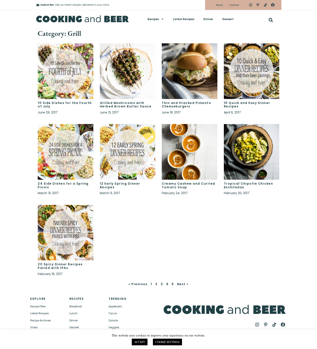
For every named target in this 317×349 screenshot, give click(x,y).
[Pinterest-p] (258, 5)
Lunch (73, 313)
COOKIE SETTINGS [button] (167, 342)
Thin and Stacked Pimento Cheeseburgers (186, 105)
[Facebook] (272, 5)
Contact (234, 5)
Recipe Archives (40, 320)
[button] (270, 20)
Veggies (113, 327)
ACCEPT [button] (139, 342)
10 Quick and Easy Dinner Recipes (247, 105)
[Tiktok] (265, 5)
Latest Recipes (183, 19)
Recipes (153, 19)
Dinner (208, 19)
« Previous (138, 284)
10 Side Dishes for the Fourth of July (65, 105)
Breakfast (75, 306)
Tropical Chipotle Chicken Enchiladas (248, 185)
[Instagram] (250, 5)
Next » (182, 284)
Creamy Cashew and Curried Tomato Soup (188, 185)
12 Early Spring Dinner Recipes (120, 185)
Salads (113, 320)
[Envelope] (37, 5)
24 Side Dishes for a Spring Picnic (63, 185)
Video (34, 327)
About (219, 5)
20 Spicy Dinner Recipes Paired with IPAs (60, 266)
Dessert (228, 19)
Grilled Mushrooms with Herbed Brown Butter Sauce (126, 105)
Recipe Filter (38, 306)
